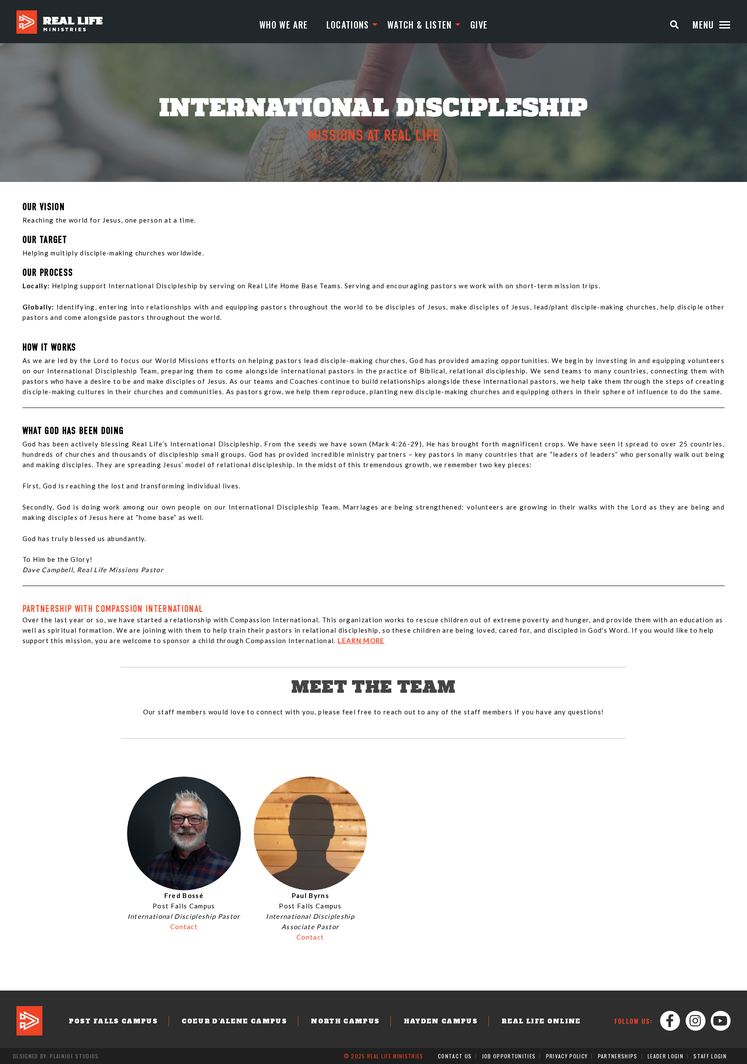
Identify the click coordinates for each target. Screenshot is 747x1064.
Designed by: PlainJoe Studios (56, 1056)
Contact (184, 926)
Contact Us (455, 1056)
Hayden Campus (441, 1021)
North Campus (345, 1021)
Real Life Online (541, 1021)
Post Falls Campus (113, 1021)
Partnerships (618, 1056)
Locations (347, 24)
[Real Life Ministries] (59, 22)
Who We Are (283, 24)
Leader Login (665, 1056)
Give (479, 24)
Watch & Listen (419, 24)
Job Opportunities (509, 1056)
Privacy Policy (567, 1056)
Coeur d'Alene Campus (234, 1021)
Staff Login (710, 1056)
